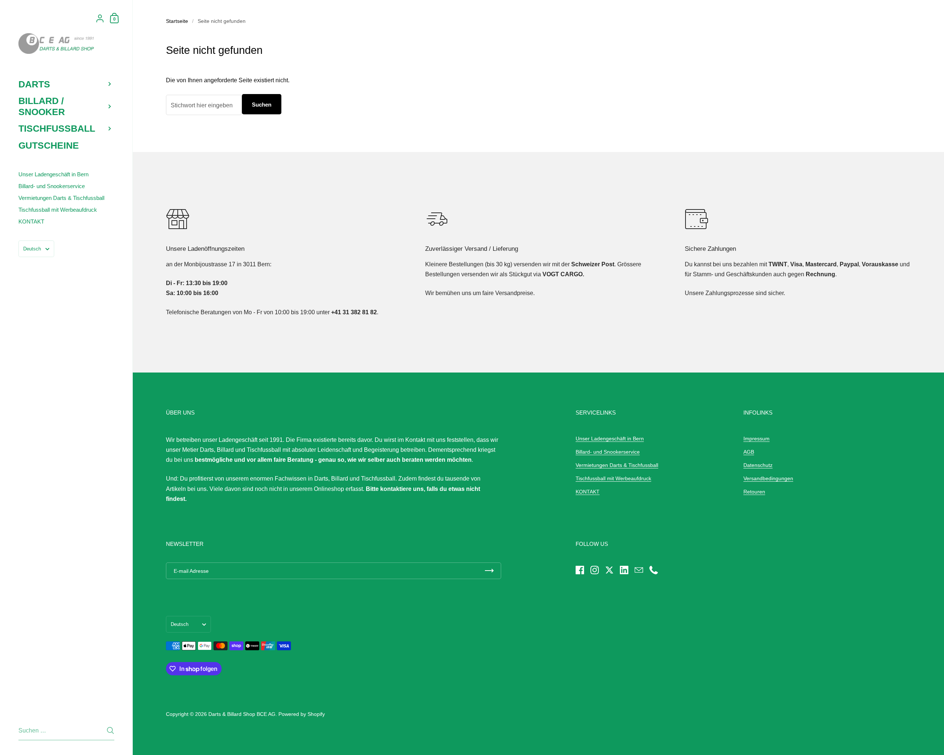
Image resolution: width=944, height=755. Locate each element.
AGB (748, 452)
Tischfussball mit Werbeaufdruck (613, 478)
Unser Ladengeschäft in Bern (610, 438)
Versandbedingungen (768, 478)
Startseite (177, 21)
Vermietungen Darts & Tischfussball (617, 465)
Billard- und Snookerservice (608, 452)
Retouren (754, 492)
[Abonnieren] (489, 570)
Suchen (261, 104)
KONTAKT (588, 492)
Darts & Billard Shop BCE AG (241, 714)
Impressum (756, 438)
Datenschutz (758, 465)
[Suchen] (110, 730)
